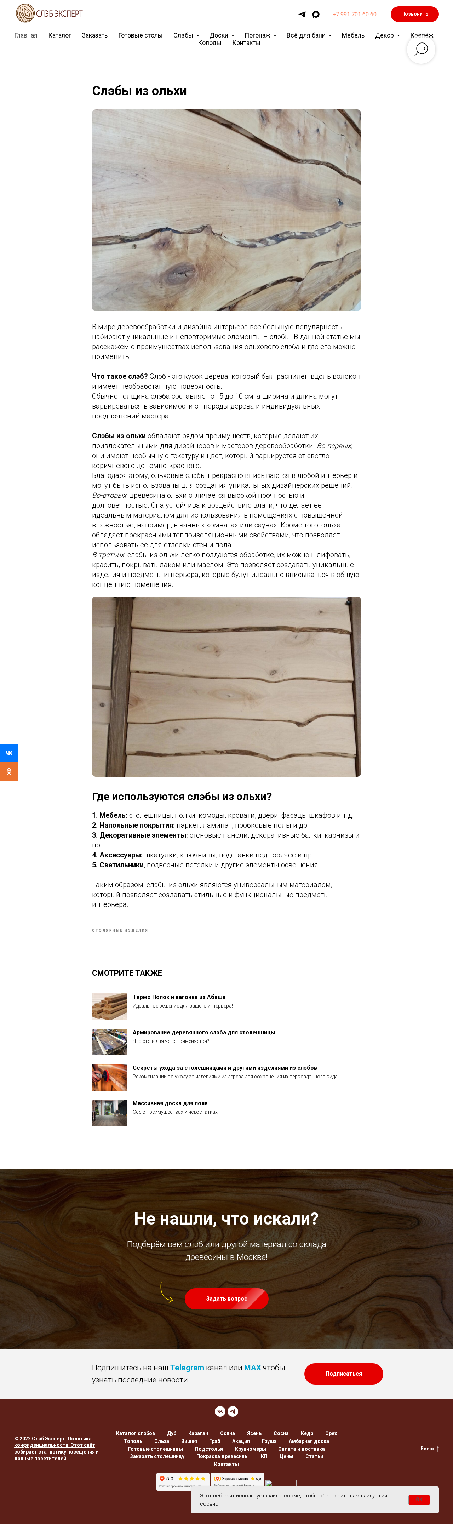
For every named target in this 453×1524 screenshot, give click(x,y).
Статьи (314, 1456)
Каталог (59, 35)
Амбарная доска (309, 1441)
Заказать (95, 35)
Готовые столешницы (155, 1449)
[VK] (220, 1411)
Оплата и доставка (301, 1449)
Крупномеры (250, 1449)
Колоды (210, 42)
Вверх (427, 1448)
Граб (214, 1441)
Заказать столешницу (157, 1456)
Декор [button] (385, 35)
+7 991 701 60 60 (355, 14)
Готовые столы (140, 35)
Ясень (254, 1433)
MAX (252, 1367)
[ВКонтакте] (9, 753)
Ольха (161, 1441)
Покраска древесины (222, 1456)
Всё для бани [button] (307, 35)
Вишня (189, 1441)
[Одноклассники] (9, 771)
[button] (227, 1298)
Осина (227, 1433)
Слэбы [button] (184, 35)
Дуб (171, 1433)
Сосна (281, 1433)
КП (264, 1456)
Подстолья (209, 1449)
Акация (241, 1441)
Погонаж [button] (258, 35)
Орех (331, 1433)
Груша (269, 1441)
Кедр (307, 1433)
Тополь (133, 1441)
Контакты (246, 42)
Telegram (187, 1367)
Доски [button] (220, 35)
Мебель (353, 35)
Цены (286, 1456)
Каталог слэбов (135, 1433)
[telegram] (302, 14)
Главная (26, 35)
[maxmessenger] (315, 14)
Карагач (198, 1433)
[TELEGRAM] (233, 1411)
